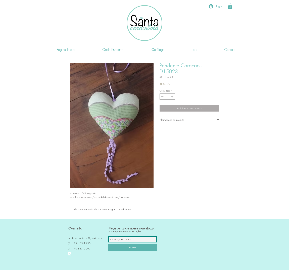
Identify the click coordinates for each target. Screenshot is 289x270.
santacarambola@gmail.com (85, 237)
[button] (230, 6)
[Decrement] (162, 96)
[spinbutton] (167, 96)
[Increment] (173, 96)
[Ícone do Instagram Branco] (70, 254)
